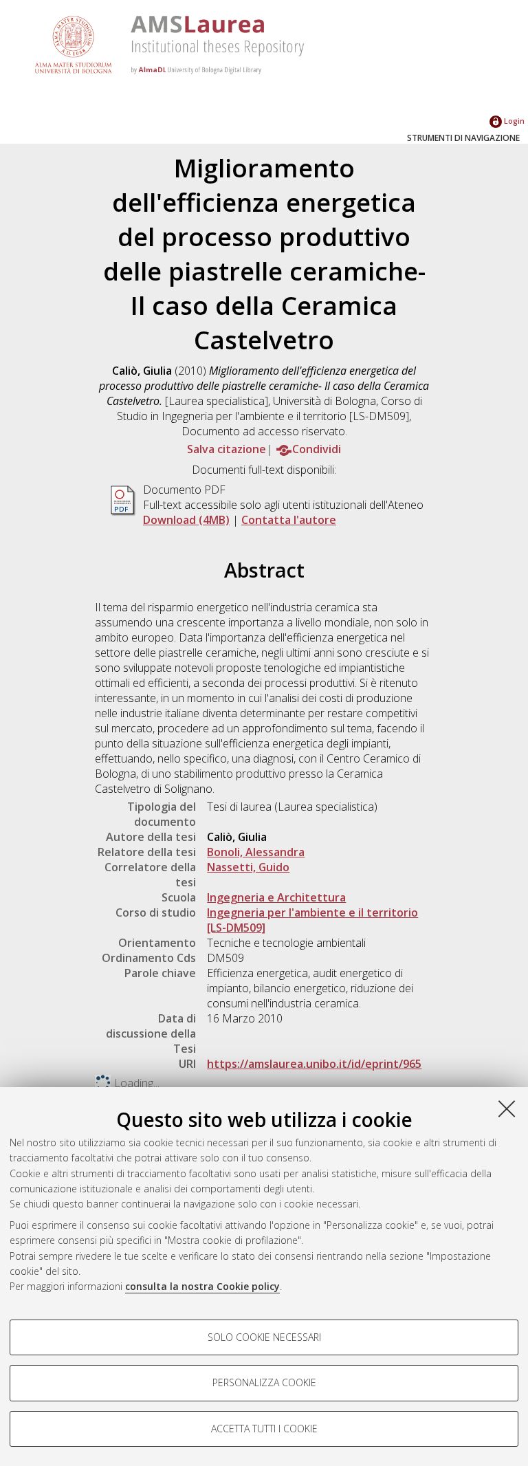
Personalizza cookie (264, 1382)
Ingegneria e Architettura (276, 897)
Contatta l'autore (288, 519)
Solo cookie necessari (264, 1337)
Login (513, 121)
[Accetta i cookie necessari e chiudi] (507, 1108)
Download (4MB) (186, 519)
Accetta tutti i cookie (264, 1428)
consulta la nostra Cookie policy (202, 1286)
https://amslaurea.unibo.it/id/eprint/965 (314, 1063)
